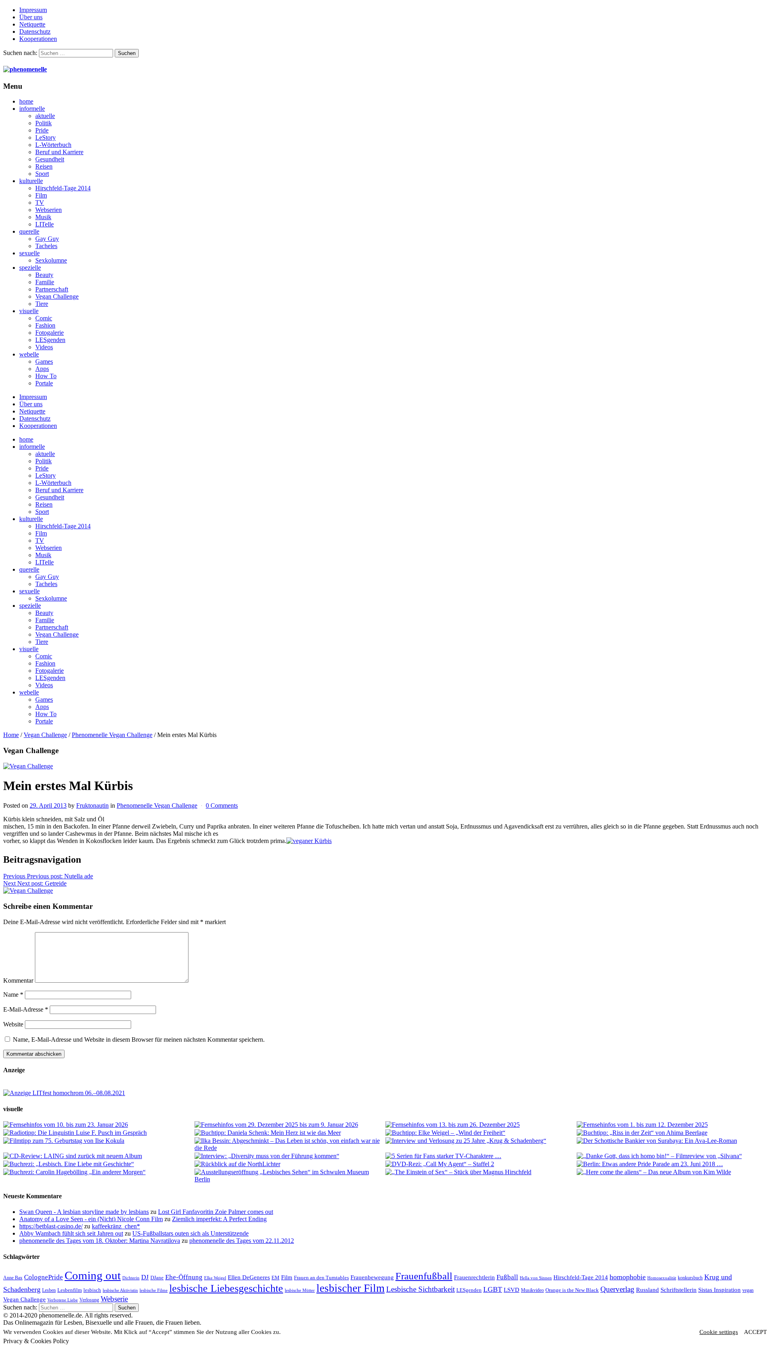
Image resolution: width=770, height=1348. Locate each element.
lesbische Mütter (300, 1290)
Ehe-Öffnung (184, 1277)
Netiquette (32, 24)
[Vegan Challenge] (28, 766)
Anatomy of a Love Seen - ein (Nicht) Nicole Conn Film (91, 1219)
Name (13, 994)
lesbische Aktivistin (120, 1290)
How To (46, 376)
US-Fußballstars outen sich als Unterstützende (190, 1233)
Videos (44, 347)
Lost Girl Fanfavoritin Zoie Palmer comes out (215, 1211)
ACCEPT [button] (755, 1332)
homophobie (628, 1277)
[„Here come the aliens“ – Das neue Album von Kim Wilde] (672, 1172)
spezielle (30, 267)
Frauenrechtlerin (474, 1277)
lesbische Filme (154, 1290)
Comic (43, 318)
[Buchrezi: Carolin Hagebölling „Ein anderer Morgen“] (98, 1172)
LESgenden (50, 339)
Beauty (44, 274)
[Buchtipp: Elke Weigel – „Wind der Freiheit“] (480, 1132)
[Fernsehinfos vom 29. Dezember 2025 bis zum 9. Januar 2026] (290, 1124)
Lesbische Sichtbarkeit (420, 1289)
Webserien (48, 209)
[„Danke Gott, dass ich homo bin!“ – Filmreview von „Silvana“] (672, 1156)
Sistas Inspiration (719, 1290)
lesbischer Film (350, 1288)
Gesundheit (49, 159)
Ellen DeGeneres (249, 1277)
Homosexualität (661, 1278)
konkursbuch (690, 1278)
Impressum (33, 9)
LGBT (492, 1289)
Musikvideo (532, 1290)
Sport (42, 173)
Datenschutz (35, 31)
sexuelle (29, 253)
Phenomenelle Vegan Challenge (112, 734)
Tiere (41, 303)
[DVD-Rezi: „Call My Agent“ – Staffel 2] (480, 1164)
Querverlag (617, 1289)
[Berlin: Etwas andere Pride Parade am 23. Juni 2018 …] (672, 1164)
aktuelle (45, 115)
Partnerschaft (51, 289)
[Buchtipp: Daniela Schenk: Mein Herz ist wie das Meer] (290, 1132)
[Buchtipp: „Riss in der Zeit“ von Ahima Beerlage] (672, 1132)
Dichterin (131, 1278)
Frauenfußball (423, 1276)
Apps (42, 368)
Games (44, 361)
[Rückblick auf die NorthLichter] (290, 1164)
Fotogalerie (49, 332)
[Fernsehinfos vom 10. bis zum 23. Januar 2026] (98, 1124)
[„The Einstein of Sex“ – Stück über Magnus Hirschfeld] (480, 1172)
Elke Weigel (215, 1278)
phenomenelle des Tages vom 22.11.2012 (241, 1240)
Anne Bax (12, 1278)
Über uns (31, 17)
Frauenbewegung (372, 1277)
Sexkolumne (51, 260)
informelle (32, 108)
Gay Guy (47, 238)
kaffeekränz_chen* (116, 1226)
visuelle (28, 310)
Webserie (114, 1299)
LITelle (44, 224)
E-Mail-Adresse (25, 1009)
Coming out (93, 1275)
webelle (29, 354)
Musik (43, 217)
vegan (748, 1290)
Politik (43, 123)
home (26, 101)
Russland (647, 1289)
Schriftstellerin (679, 1289)
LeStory (45, 137)
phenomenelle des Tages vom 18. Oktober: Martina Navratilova (99, 1240)
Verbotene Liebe (62, 1300)
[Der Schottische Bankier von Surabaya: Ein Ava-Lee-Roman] (672, 1140)
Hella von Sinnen (536, 1278)
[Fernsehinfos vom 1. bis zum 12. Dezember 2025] (672, 1124)
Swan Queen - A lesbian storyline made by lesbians (84, 1211)
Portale (44, 383)
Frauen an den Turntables (321, 1278)
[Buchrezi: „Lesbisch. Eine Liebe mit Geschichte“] (98, 1164)
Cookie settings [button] (718, 1332)
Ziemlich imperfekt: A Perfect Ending (219, 1219)
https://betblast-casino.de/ (51, 1226)
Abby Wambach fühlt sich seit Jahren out (71, 1233)
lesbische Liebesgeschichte (226, 1288)
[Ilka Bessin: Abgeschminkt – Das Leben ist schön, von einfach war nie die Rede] (290, 1144)
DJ (145, 1277)
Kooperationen (38, 38)
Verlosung (89, 1300)
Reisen (44, 166)
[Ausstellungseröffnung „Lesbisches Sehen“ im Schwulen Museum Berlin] (290, 1176)
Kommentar (18, 980)
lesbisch (92, 1290)
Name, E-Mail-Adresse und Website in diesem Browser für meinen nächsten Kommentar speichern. (139, 1039)
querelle (29, 231)
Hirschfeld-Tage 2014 (63, 188)
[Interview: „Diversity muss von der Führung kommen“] (290, 1156)
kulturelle (31, 180)
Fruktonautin (92, 805)
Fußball (507, 1277)
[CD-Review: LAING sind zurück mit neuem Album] (98, 1156)
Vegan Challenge (57, 296)
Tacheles (46, 245)
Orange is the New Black (572, 1290)
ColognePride (43, 1277)
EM (276, 1278)
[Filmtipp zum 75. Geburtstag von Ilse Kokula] (98, 1140)
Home (11, 734)
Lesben (49, 1290)
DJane (157, 1278)
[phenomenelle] (25, 69)
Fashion (45, 325)
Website (13, 1024)
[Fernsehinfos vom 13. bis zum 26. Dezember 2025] (480, 1124)
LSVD (511, 1289)
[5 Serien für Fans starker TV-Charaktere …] (480, 1156)
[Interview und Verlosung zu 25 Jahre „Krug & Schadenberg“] (480, 1140)
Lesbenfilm (69, 1290)
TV (39, 202)
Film (41, 195)
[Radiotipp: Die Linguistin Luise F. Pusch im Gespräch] (98, 1132)
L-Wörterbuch (53, 144)
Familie (44, 282)
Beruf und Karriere (59, 152)
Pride (42, 130)
